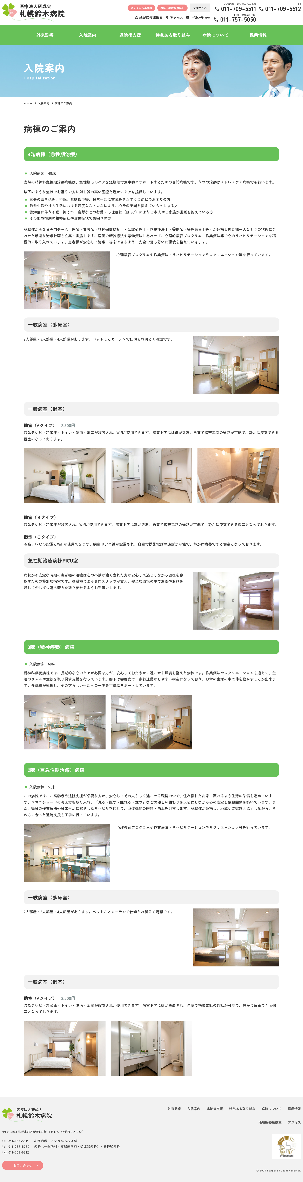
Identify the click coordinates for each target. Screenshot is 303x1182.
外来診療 (45, 35)
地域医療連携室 (270, 1122)
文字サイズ (200, 8)
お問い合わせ (22, 1165)
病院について (215, 35)
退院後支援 (130, 35)
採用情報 (258, 35)
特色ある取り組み (172, 35)
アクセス (294, 1122)
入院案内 (87, 35)
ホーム (28, 103)
